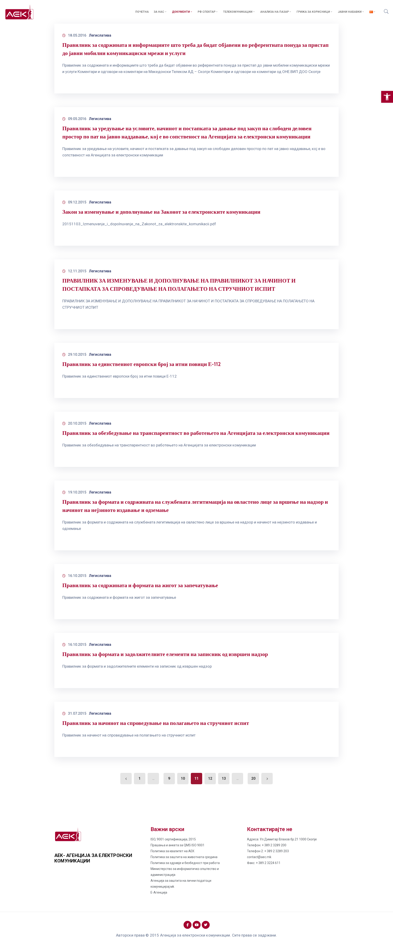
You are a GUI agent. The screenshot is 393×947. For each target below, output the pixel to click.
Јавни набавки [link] (350, 11)
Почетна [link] (142, 11)
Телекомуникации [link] (237, 11)
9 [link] (169, 778)
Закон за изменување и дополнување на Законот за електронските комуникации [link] (161, 211)
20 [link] (253, 778)
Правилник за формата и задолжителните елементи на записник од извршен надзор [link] (165, 654)
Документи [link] (181, 11)
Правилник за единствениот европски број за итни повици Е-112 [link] (141, 364)
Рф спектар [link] (206, 11)
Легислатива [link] (100, 35)
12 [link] (210, 778)
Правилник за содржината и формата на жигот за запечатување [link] (140, 585)
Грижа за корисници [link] (313, 11)
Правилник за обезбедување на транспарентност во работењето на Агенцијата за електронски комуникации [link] (196, 433)
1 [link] (140, 778)
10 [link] (183, 778)
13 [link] (224, 778)
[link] (387, 97)
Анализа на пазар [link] (274, 11)
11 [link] (196, 778)
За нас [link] (159, 11)
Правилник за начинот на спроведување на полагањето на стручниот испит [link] (155, 723)
